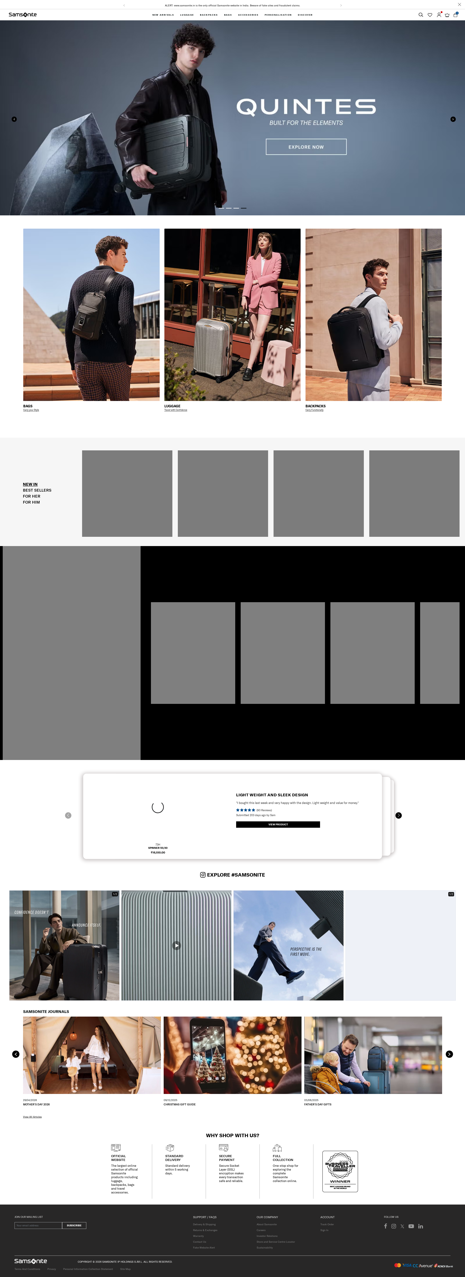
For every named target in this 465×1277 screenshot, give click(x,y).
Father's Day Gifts (317, 1104)
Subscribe (74, 1225)
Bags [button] (228, 14)
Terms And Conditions (27, 1269)
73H (157, 844)
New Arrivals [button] (163, 14)
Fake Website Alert (204, 1247)
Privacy (51, 1269)
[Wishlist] (430, 15)
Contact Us (199, 1241)
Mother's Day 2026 (36, 1104)
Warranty (198, 1236)
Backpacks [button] (209, 14)
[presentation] (14, 119)
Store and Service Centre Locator (276, 1241)
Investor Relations (267, 1236)
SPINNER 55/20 (157, 848)
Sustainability (265, 1247)
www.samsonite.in (184, 5)
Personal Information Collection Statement (88, 1269)
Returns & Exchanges (205, 1230)
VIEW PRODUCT (278, 824)
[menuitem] (163, 14)
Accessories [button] (248, 14)
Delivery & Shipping (204, 1224)
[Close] (459, 4)
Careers (261, 1230)
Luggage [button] (187, 14)
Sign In (324, 1230)
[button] (124, 5)
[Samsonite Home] (23, 15)
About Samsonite (267, 1224)
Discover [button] (305, 14)
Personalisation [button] (278, 14)
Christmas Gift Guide (180, 1104)
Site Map (125, 1269)
